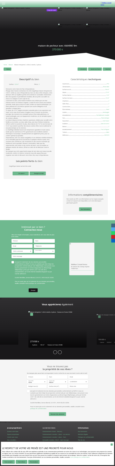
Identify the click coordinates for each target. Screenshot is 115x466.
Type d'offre (30, 380)
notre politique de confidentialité (79, 457)
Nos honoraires (82, 431)
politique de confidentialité (37, 283)
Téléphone (38, 246)
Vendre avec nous (12, 437)
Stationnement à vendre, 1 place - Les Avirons (56, 434)
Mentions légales (83, 434)
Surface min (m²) (54, 386)
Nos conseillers (11, 440)
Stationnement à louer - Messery (52, 431)
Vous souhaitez (38, 250)
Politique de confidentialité (86, 437)
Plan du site (81, 440)
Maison (11, 65)
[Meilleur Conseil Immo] (107, 3)
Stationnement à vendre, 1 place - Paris (54, 437)
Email (14, 246)
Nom (36, 241)
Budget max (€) (33, 386)
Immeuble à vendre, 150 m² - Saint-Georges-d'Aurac (55, 441)
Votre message (17, 256)
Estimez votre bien (12, 431)
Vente (5, 65)
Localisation (73, 381)
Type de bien (51, 380)
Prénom (15, 241)
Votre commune (18, 251)
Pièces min (73, 386)
